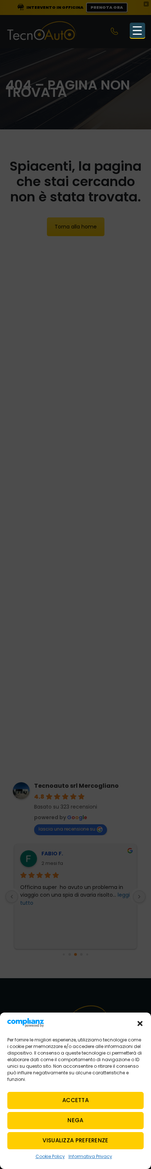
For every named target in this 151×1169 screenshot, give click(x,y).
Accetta (75, 1100)
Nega (75, 1120)
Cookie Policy (50, 1156)
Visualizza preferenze (75, 1140)
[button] (140, 1023)
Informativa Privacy (90, 1156)
